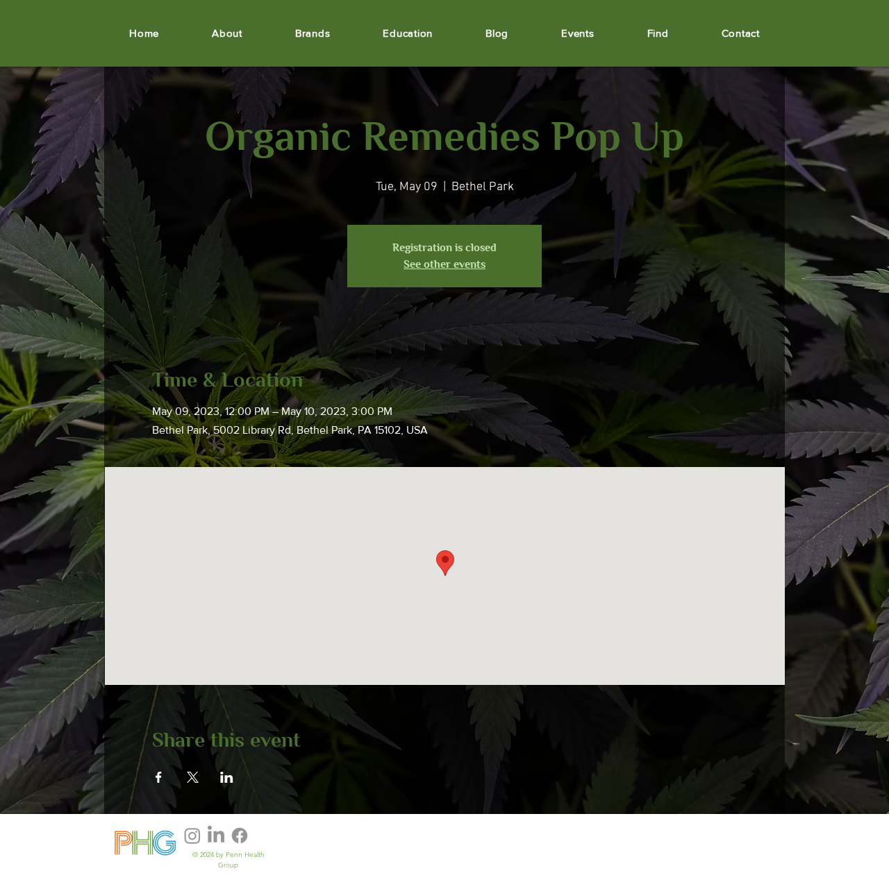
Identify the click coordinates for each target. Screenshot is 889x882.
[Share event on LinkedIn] (226, 777)
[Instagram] (192, 835)
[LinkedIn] (216, 835)
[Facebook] (239, 835)
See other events (444, 264)
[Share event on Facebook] (158, 777)
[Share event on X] (192, 777)
